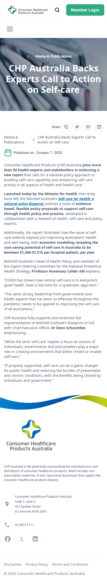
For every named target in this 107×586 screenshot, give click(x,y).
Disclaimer (13, 564)
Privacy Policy (37, 564)
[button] (9, 29)
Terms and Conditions (70, 564)
